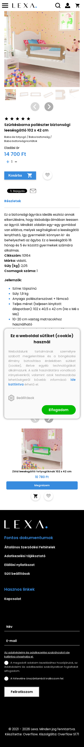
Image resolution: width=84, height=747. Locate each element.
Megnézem (42, 485)
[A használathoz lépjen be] (47, 175)
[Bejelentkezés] (67, 5)
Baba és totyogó (15, 137)
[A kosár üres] (77, 5)
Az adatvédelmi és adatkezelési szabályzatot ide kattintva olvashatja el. (37, 655)
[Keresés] (57, 5)
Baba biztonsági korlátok (20, 141)
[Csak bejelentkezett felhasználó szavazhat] (6, 118)
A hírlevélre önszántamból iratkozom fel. (37, 678)
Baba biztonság (39, 137)
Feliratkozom (22, 691)
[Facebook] (42, 711)
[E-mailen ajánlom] (33, 191)
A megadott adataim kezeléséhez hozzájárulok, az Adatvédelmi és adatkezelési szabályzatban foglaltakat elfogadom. (41, 667)
